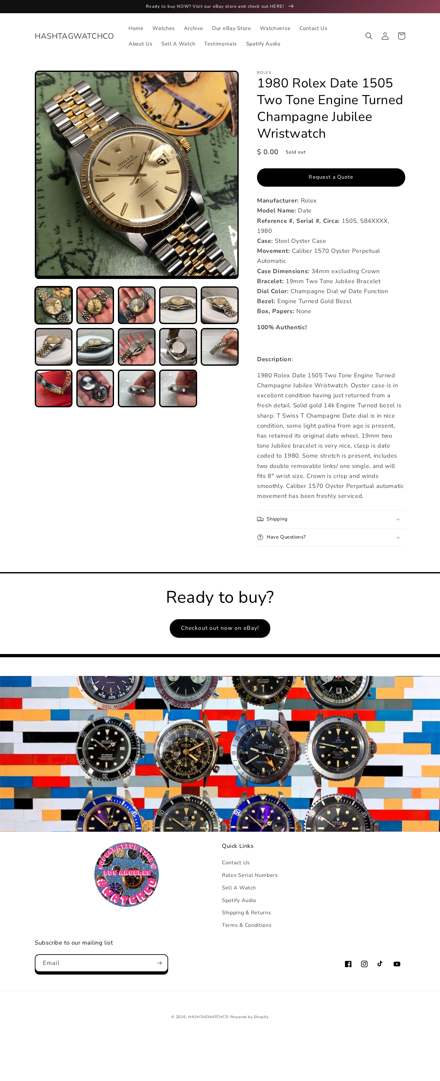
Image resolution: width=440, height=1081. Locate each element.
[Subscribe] (159, 963)
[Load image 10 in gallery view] (219, 347)
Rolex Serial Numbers (250, 875)
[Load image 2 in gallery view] (95, 305)
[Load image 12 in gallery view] (95, 388)
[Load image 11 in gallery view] (53, 388)
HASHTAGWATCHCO (208, 1016)
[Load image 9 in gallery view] (178, 347)
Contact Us (236, 862)
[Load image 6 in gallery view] (53, 347)
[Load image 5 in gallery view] (219, 305)
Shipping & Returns (246, 912)
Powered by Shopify (249, 1016)
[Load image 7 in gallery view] (95, 347)
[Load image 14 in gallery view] (178, 388)
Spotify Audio (239, 900)
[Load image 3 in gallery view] (137, 305)
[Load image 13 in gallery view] (137, 388)
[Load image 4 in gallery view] (178, 305)
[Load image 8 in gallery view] (137, 347)
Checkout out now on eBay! (220, 628)
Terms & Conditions (247, 925)
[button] (369, 36)
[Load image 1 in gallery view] (53, 305)
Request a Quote (331, 177)
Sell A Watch (239, 887)
